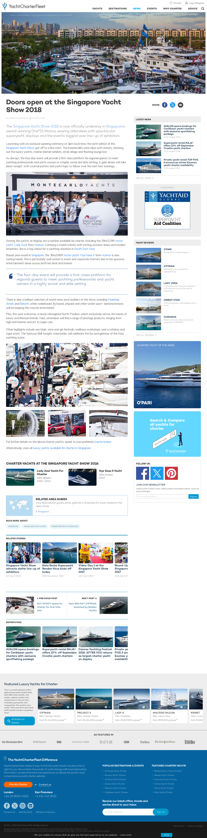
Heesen (39, 245)
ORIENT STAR (172, 300)
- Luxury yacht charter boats (32, 6)
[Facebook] (142, 473)
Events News (23, 15)
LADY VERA (171, 283)
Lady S (119, 712)
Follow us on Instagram (23, 806)
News (137, 8)
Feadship (113, 299)
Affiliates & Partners (45, 812)
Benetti (24, 303)
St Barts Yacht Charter (115, 779)
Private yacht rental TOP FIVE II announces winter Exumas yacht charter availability (181, 162)
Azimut (106, 255)
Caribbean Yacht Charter (116, 792)
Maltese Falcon (164, 712)
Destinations (118, 8)
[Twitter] (157, 473)
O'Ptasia (45, 712)
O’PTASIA (169, 266)
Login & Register (196, 3)
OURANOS (170, 317)
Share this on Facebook (164, 105)
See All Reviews (145, 335)
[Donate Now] (167, 210)
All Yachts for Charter (18, 721)
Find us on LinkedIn (30, 806)
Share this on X (172, 105)
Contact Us (9, 812)
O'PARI (168, 249)
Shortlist (177, 3)
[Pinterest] (171, 473)
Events (152, 8)
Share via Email (180, 105)
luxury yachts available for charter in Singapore (62, 448)
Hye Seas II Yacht (110, 471)
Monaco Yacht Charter (115, 775)
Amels (10, 303)
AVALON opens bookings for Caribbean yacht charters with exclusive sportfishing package (180, 130)
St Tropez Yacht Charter (116, 771)
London (8, 792)
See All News (143, 178)
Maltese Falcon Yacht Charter (168, 771)
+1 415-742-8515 (45, 796)
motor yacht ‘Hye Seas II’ (79, 255)
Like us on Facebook (7, 806)
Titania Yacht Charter (164, 788)
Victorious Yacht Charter (165, 779)
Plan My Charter (18, 784)
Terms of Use (178, 826)
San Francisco (44, 792)
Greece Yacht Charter (115, 784)
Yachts (97, 8)
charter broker (102, 442)
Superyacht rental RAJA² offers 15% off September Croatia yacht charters (179, 146)
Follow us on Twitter (15, 806)
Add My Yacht (25, 812)
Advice (192, 8)
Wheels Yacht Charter (164, 775)
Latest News (143, 119)
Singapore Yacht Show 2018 (36, 126)
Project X (84, 712)
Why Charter (172, 8)
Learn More (126, 835)
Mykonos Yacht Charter (115, 788)
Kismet (195, 712)
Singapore (114, 126)
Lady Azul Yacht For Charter (50, 472)
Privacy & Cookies (195, 826)
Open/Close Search (202, 8)
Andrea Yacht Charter (164, 784)
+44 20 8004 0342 (16, 796)
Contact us (45, 784)
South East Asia (84, 249)
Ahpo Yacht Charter (163, 792)
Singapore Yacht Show (20, 148)
